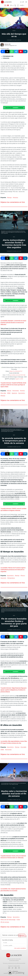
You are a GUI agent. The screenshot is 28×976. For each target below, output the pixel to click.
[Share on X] (7, 51)
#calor (18, 919)
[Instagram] (16, 968)
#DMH (9, 393)
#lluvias (9, 390)
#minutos (15, 197)
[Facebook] (9, 968)
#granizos (14, 393)
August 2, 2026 (19, 378)
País (14, 236)
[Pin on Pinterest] (20, 51)
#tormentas (15, 390)
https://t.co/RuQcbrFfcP (16, 371)
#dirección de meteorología (8, 919)
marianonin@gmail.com (10, 45)
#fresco (23, 575)
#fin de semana (5, 922)
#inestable (23, 747)
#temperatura (11, 578)
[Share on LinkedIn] (25, 51)
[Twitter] (12, 968)
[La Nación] (6, 2)
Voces (14, 30)
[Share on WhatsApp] (12, 51)
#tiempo (9, 197)
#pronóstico (21, 393)
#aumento (3, 578)
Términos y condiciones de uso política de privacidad (14, 963)
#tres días (3, 393)
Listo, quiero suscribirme (20, 948)
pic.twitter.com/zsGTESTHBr (17, 375)
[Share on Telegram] (16, 51)
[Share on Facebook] (3, 51)
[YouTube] (19, 968)
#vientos (22, 390)
